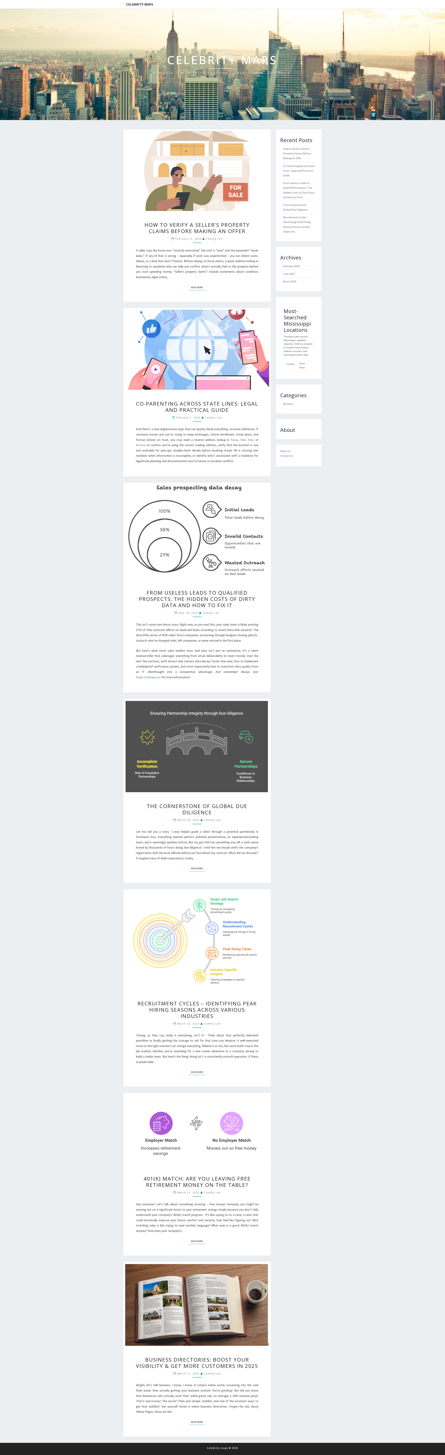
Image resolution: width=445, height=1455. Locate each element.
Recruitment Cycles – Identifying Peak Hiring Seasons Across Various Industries (197, 1010)
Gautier (290, 364)
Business (288, 404)
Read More (198, 287)
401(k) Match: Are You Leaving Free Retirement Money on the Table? (197, 1181)
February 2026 (291, 266)
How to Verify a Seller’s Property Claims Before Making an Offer (197, 228)
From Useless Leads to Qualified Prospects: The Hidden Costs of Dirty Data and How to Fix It (197, 599)
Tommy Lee (214, 238)
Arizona (141, 445)
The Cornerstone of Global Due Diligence (197, 809)
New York (246, 440)
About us (285, 451)
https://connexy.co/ (148, 677)
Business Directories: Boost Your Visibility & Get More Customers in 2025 (197, 1362)
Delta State (302, 365)
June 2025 (289, 273)
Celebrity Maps (139, 4)
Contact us (286, 455)
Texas (234, 440)
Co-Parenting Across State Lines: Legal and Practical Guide (197, 406)
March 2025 (289, 281)
